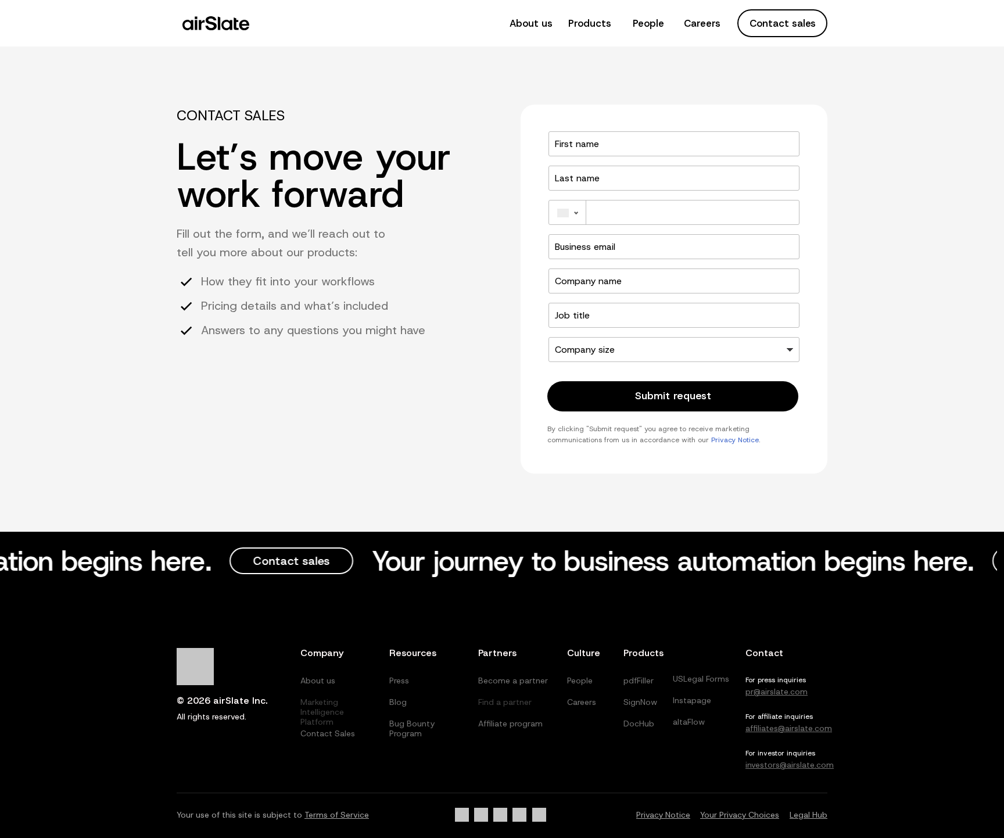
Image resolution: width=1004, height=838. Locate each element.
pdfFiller (638, 680)
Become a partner (513, 680)
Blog (398, 702)
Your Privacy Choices (739, 815)
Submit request (673, 396)
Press (399, 680)
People (648, 23)
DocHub (638, 723)
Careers (702, 23)
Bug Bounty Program (412, 728)
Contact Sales (327, 733)
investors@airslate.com (789, 765)
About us (531, 23)
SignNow (640, 702)
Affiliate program (510, 723)
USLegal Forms (701, 679)
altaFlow (689, 722)
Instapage (692, 700)
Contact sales (783, 23)
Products (589, 23)
